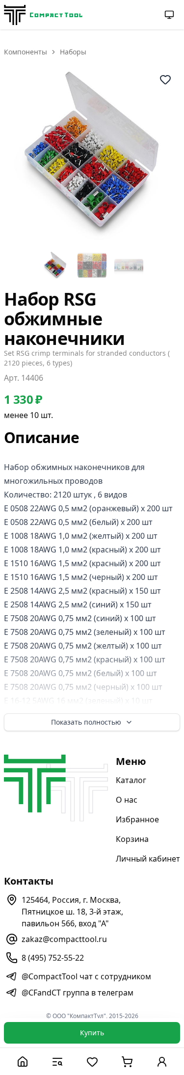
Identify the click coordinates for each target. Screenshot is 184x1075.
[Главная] (22, 1061)
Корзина (132, 839)
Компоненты (25, 51)
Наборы (73, 51)
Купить (92, 1032)
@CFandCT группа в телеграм (77, 992)
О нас (126, 799)
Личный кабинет (148, 858)
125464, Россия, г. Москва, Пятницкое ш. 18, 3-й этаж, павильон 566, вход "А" (72, 911)
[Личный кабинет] (161, 1061)
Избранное (137, 819)
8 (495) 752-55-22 (53, 957)
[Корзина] (126, 1061)
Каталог (131, 780)
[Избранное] (92, 1061)
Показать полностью (86, 722)
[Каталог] (57, 1061)
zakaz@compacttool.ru (64, 939)
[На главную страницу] (43, 15)
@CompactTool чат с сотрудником (86, 976)
